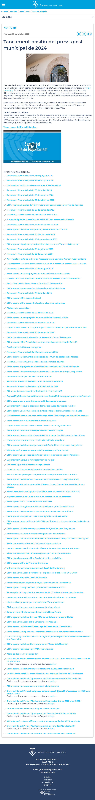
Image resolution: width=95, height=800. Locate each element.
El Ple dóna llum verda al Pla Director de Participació (32, 622)
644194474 (64, 764)
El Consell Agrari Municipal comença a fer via (28, 465)
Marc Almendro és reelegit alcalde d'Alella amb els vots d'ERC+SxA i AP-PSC (43, 492)
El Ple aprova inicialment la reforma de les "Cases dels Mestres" (37, 644)
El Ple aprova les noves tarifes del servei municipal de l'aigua (36, 288)
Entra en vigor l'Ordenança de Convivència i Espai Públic (34, 612)
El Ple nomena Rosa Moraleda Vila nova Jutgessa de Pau (34, 543)
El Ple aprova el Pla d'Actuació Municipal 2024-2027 (31, 421)
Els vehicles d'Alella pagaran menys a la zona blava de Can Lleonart (39, 583)
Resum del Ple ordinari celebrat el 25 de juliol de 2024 (32, 386)
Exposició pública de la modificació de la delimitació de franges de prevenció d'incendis (49, 396)
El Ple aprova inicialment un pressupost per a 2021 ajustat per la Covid (40, 669)
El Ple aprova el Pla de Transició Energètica (27, 563)
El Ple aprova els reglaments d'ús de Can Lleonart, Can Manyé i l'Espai (40, 507)
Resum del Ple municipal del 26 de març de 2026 (30, 195)
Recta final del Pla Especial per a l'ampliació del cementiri (35, 283)
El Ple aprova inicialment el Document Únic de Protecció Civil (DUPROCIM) (43, 479)
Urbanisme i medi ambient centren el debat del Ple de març (36, 568)
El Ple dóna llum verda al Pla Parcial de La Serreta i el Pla (34, 558)
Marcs (21, 12)
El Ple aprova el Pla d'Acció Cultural (24, 298)
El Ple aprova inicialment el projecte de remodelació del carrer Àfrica (40, 511)
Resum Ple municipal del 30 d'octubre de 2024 (29, 376)
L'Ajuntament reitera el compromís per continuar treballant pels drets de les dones (46, 327)
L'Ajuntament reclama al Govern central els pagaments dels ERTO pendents (43, 721)
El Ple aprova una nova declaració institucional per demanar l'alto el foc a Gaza (44, 411)
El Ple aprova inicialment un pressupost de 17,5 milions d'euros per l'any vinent (44, 372)
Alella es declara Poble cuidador (22, 654)
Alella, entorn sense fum (18, 308)
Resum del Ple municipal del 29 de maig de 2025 (30, 269)
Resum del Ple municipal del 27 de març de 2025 (30, 313)
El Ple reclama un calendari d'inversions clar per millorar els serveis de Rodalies (45, 205)
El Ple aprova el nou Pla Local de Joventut (27, 578)
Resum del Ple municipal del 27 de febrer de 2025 (30, 323)
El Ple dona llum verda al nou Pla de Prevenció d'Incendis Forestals (39, 337)
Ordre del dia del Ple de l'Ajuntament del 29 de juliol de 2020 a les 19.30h (41, 713)
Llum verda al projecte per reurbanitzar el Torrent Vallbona (35, 602)
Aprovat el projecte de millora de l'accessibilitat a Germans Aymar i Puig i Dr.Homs (46, 259)
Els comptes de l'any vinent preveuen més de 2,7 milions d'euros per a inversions (45, 592)
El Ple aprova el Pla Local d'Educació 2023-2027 (29, 502)
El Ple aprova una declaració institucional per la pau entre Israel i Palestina (43, 455)
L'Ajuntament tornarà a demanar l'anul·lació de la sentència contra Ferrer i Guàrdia (46, 264)
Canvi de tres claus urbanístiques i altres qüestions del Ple (35, 470)
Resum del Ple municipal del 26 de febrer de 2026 (30, 200)
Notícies (13, 12)
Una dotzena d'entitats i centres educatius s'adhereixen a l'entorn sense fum (43, 278)
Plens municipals (39, 12)
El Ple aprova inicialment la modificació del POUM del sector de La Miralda (42, 357)
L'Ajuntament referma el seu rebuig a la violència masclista (35, 440)
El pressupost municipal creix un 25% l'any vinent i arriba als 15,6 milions (41, 597)
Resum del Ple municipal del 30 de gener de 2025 (30, 332)
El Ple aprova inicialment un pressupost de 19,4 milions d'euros (37, 229)
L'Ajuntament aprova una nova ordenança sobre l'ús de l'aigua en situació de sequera (48, 416)
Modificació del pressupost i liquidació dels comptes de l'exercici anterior (42, 474)
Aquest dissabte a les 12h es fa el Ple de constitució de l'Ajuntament (39, 497)
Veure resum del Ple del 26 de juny (20, 127)
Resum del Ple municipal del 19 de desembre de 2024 (32, 352)
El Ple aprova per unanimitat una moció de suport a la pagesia (36, 401)
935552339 (34, 764)
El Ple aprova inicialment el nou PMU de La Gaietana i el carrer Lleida (40, 617)
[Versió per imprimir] (89, 34)
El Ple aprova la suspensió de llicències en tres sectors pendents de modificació (45, 632)
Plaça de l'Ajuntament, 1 (46, 759)
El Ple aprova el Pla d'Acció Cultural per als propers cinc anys (36, 303)
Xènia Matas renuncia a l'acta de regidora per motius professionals (39, 553)
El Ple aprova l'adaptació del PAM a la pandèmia (30, 649)
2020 (28, 12)
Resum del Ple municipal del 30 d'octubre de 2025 (31, 234)
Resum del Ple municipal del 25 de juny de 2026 (29, 175)
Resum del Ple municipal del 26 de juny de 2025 (29, 254)
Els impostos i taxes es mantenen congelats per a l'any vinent (36, 534)
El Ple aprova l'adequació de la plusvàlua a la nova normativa (36, 587)
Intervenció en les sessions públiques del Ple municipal (33, 709)
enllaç (53, 664)
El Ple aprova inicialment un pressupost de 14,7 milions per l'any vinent (41, 529)
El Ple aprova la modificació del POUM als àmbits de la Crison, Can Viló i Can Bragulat (48, 538)
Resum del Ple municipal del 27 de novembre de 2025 (32, 225)
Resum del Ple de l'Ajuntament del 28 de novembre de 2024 (35, 362)
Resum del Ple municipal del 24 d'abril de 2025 (29, 293)
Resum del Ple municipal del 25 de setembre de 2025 (32, 239)
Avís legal (47, 780)
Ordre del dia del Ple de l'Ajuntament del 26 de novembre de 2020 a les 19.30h (44, 679)
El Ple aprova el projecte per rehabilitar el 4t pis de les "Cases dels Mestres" (43, 244)
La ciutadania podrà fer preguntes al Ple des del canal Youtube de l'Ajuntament (45, 674)
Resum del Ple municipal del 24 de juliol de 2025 (30, 249)
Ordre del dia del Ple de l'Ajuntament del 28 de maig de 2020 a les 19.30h (41, 733)
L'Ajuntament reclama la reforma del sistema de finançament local (39, 425)
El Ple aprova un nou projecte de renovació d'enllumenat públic (37, 318)
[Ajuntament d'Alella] (47, 8)
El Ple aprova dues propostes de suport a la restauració (33, 686)
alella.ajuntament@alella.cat (47, 770)
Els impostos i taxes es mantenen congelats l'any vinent (33, 607)
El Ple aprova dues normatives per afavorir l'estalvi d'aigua (35, 430)
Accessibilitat (47, 782)
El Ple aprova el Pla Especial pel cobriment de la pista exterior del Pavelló (42, 342)
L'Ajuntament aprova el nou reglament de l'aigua (30, 460)
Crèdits (47, 777)
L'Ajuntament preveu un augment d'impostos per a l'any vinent (37, 450)
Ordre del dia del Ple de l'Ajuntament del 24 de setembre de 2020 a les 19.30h (44, 701)
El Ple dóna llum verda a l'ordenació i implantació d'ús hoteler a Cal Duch (42, 573)
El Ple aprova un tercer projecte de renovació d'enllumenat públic (38, 274)
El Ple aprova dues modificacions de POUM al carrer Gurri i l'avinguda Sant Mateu (46, 435)
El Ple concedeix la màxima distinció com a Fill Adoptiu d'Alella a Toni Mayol (43, 548)
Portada (4, 12)
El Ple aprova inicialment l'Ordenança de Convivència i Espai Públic (39, 627)
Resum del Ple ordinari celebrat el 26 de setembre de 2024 (35, 381)
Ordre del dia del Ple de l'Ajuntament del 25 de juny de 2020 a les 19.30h (41, 726)
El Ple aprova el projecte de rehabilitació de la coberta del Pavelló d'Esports (43, 367)
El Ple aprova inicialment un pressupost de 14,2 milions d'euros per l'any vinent (44, 445)
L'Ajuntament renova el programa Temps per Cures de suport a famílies (41, 406)
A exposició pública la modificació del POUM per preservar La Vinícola (40, 220)
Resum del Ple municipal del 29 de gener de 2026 (30, 210)
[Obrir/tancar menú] (47, 17)
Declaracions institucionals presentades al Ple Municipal (34, 185)
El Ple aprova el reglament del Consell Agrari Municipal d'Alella (37, 516)
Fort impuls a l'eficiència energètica (24, 347)
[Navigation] (32, 146)
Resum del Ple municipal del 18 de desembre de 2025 (32, 215)
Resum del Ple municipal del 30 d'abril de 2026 (29, 190)
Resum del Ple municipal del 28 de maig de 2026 (30, 180)
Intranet (47, 785)
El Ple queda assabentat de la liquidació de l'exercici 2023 (34, 391)
